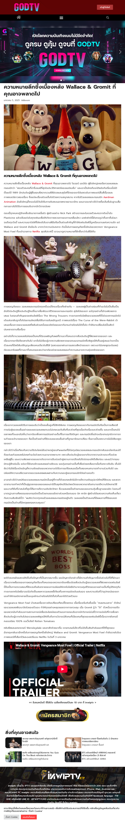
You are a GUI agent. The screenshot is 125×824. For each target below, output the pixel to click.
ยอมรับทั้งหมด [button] (29, 817)
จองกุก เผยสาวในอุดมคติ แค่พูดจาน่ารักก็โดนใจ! (39, 740)
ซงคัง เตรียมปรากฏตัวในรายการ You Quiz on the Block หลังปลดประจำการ (40, 754)
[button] (61, 18)
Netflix (36, 231)
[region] (62, 52)
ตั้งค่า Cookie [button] (12, 817)
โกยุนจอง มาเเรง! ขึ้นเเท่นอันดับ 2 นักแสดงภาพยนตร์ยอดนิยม (100, 740)
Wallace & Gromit (42, 183)
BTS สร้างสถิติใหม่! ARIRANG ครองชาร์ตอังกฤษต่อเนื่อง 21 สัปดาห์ (98, 754)
